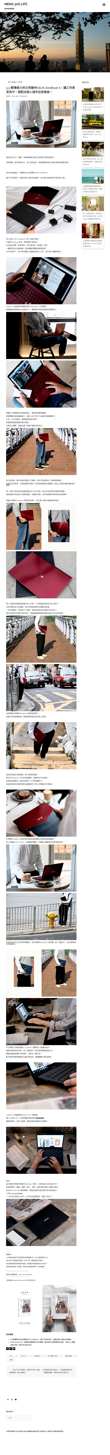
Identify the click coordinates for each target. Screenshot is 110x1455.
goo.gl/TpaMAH (17, 1193)
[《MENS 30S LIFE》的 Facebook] (8, 1399)
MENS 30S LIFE (16, 4)
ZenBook (23, 1356)
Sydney (50, 1452)
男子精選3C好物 (15, 82)
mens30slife (23, 96)
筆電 (11, 1360)
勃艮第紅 (37, 1356)
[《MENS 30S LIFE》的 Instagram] (12, 1399)
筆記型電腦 (68, 1356)
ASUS (10, 1356)
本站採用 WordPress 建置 (13, 1452)
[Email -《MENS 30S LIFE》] (15, 1399)
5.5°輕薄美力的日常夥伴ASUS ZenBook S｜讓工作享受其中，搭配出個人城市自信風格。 (41, 1339)
